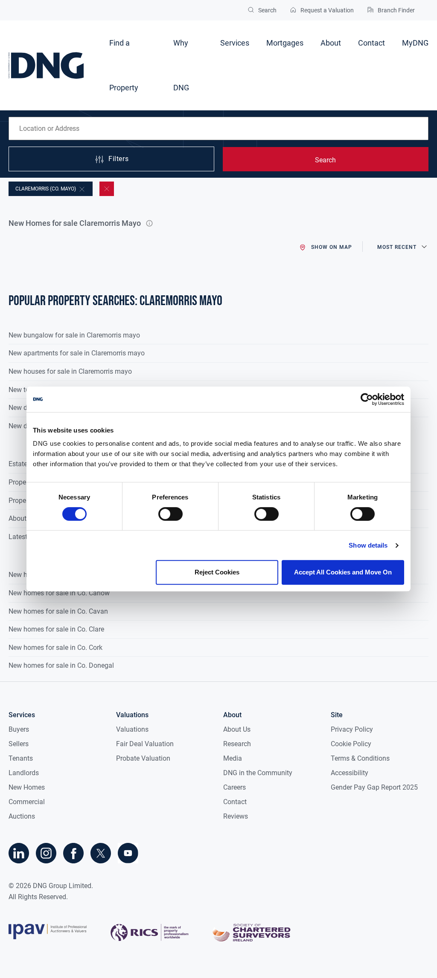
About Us (237, 729)
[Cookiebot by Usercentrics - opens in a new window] (366, 399)
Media (232, 758)
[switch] (170, 514)
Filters (118, 159)
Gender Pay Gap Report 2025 (374, 787)
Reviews (235, 816)
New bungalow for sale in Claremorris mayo (74, 335)
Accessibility (349, 773)
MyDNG (415, 42)
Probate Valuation (143, 758)
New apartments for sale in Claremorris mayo (77, 353)
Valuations (132, 729)
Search (325, 160)
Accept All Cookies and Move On (343, 572)
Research (237, 744)
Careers (234, 787)
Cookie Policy (351, 744)
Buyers (19, 729)
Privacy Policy (352, 729)
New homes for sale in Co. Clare (56, 629)
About (330, 42)
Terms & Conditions (360, 758)
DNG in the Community (257, 773)
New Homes (27, 787)
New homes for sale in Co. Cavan (58, 611)
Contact (371, 42)
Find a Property (123, 65)
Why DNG (181, 65)
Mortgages (284, 42)
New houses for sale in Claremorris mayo (70, 371)
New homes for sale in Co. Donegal (61, 665)
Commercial (27, 802)
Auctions (22, 816)
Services (234, 42)
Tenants (21, 758)
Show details (368, 545)
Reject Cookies (217, 572)
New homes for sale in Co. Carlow (59, 593)
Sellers (19, 744)
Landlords (24, 773)
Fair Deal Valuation (145, 744)
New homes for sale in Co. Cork (55, 647)
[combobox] (218, 128)
